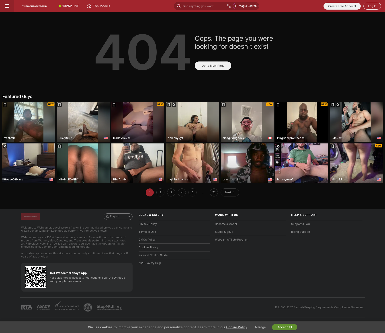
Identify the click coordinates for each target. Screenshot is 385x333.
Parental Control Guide (153, 255)
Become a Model (226, 224)
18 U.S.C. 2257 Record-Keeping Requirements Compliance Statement (319, 307)
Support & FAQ (300, 224)
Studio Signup (224, 231)
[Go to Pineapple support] (88, 307)
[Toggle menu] (7, 6)
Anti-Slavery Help (150, 263)
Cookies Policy (148, 247)
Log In (372, 6)
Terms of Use (147, 231)
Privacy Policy (148, 224)
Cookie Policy (236, 327)
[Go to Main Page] (34, 6)
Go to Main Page (213, 65)
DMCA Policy (147, 239)
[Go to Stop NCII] (109, 307)
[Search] (229, 6)
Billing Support (300, 231)
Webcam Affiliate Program (231, 239)
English (114, 216)
